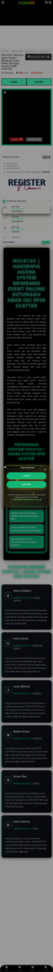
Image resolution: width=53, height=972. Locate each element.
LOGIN (26, 476)
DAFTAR (26, 484)
